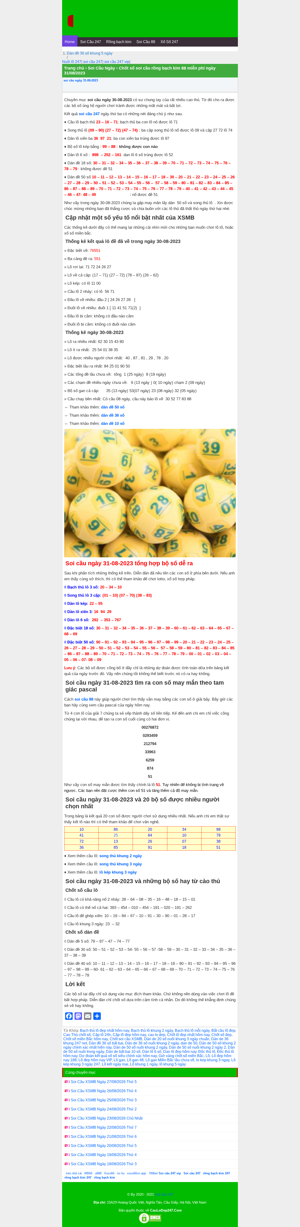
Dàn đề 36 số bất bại (106, 1043)
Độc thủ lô (206, 1052)
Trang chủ (74, 68)
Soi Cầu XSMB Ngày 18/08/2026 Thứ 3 (104, 1164)
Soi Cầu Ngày (101, 68)
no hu (121, 1173)
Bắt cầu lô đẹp (223, 1030)
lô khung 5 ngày (172, 1064)
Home (70, 42)
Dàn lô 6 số (151, 1052)
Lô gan (119, 1060)
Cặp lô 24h (102, 1035)
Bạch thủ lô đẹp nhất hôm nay (104, 1030)
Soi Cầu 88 (145, 42)
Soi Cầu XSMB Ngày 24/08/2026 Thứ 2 (104, 1109)
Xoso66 (109, 1173)
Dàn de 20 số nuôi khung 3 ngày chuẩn (176, 1039)
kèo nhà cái (74, 1173)
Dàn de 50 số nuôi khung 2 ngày (140, 1047)
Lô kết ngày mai (115, 1064)
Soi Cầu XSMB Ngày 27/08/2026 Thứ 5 (104, 1082)
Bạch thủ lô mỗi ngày (192, 1030)
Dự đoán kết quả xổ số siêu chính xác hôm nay (118, 1056)
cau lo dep (156, 1035)
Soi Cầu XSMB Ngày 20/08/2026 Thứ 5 (104, 1146)
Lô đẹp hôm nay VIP (95, 1060)
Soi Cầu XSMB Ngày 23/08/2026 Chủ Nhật (106, 1118)
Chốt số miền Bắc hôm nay (85, 1039)
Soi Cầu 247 (90, 42)
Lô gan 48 (135, 1060)
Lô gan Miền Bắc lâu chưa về (170, 1060)
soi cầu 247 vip (116, 62)
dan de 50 (189, 1043)
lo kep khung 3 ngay (212, 1060)
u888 (98, 1173)
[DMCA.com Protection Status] (150, 1223)
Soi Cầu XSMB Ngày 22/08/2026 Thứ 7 (104, 1127)
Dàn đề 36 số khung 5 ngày (89, 53)
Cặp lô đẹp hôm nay (129, 1035)
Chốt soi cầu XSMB (126, 1039)
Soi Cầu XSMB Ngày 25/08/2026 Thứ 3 (104, 1100)
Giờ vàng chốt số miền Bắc (181, 1056)
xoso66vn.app (137, 1173)
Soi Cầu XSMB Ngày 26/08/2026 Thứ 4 (104, 1091)
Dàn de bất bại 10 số (123, 1052)
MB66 (88, 1173)
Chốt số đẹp (221, 1035)
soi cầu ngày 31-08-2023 (81, 80)
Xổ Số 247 (169, 42)
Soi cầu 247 (164, 1194)
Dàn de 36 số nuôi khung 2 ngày (152, 1043)
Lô (208, 1056)
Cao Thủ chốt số (77, 1035)
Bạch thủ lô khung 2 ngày (152, 1030)
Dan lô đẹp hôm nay (179, 1052)
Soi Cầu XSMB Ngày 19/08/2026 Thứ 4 (104, 1155)
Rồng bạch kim (118, 42)
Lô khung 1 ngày (144, 1064)
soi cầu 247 (92, 62)
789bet (154, 1173)
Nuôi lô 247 (71, 62)
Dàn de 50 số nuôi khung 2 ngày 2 (197, 1047)
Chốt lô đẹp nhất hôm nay (188, 1035)
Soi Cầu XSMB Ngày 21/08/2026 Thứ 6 (104, 1137)
